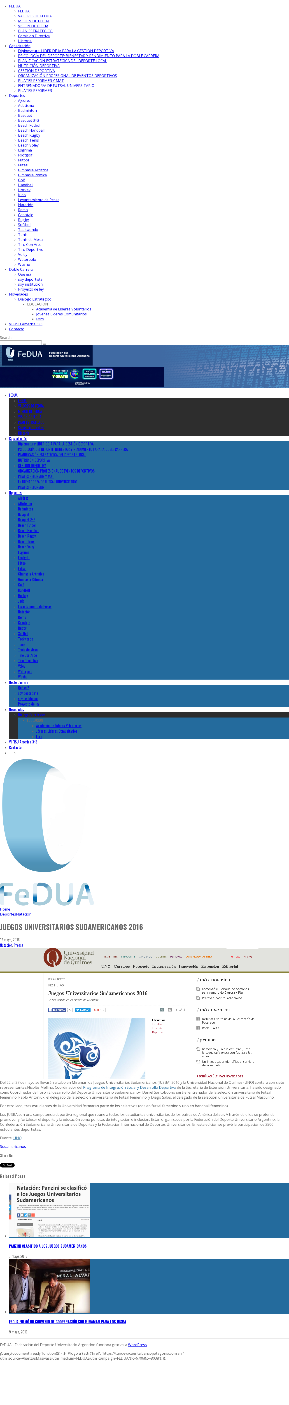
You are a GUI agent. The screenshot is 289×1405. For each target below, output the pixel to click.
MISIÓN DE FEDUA (33, 21)
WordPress (137, 1344)
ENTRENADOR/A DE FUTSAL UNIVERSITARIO (56, 85)
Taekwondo (28, 229)
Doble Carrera (21, 269)
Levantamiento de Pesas (38, 199)
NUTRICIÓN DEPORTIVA (39, 65)
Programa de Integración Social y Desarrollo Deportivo (129, 1087)
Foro (40, 319)
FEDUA (15, 6)
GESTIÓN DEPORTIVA (36, 70)
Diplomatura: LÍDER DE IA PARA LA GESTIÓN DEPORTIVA (66, 50)
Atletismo (26, 105)
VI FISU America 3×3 (25, 324)
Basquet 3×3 (28, 120)
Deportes (17, 95)
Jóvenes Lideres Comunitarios (61, 314)
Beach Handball (31, 130)
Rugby (23, 219)
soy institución (30, 284)
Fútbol (23, 160)
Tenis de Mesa (30, 239)
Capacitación (19, 45)
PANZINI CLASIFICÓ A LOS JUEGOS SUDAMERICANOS (48, 1246)
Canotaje (25, 214)
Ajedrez (24, 100)
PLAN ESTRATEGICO (35, 30)
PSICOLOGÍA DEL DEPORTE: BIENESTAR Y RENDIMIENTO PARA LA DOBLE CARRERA (88, 55)
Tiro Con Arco (30, 244)
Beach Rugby (29, 135)
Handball (25, 184)
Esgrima (25, 150)
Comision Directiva (34, 35)
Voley (22, 254)
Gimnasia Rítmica (32, 174)
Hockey (24, 189)
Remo (23, 209)
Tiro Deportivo (30, 249)
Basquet (25, 115)
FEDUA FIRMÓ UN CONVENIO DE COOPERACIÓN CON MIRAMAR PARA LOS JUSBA (67, 1321)
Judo (22, 194)
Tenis (23, 234)
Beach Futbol (29, 125)
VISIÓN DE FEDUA (33, 25)
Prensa (18, 945)
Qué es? (24, 274)
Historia (25, 40)
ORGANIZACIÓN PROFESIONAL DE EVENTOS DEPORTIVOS (67, 75)
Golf (21, 179)
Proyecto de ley (31, 289)
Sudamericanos (13, 1146)
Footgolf (25, 155)
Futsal (23, 165)
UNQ (17, 1137)
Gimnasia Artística (33, 170)
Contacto (16, 328)
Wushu (24, 264)
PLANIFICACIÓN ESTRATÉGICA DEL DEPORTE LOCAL (62, 60)
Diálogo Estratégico (34, 299)
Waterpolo (27, 259)
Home (5, 909)
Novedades (18, 294)
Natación (25, 204)
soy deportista (30, 279)
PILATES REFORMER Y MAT (41, 80)
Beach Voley (28, 145)
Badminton (27, 110)
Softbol (24, 224)
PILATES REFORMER (35, 90)
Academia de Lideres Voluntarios (63, 309)
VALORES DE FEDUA (35, 16)
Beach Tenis (28, 140)
